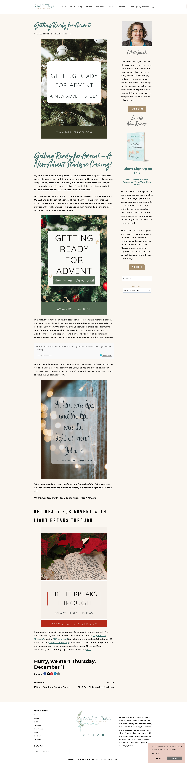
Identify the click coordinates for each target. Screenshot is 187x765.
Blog (80, 7)
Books (37, 732)
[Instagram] (84, 735)
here (88, 649)
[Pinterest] (98, 735)
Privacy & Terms (113, 759)
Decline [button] (158, 758)
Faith (62, 34)
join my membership (58, 642)
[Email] (103, 735)
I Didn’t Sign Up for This (138, 7)
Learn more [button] (155, 753)
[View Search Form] (152, 7)
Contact (37, 739)
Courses (88, 7)
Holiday (68, 34)
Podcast (121, 7)
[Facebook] (89, 735)
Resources (38, 729)
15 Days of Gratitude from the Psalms (52, 685)
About (73, 7)
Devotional (55, 34)
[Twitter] (93, 735)
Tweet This (46, 355)
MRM (103, 759)
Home (64, 7)
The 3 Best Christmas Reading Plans (96, 685)
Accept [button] (174, 758)
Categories (136, 286)
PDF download (60, 639)
